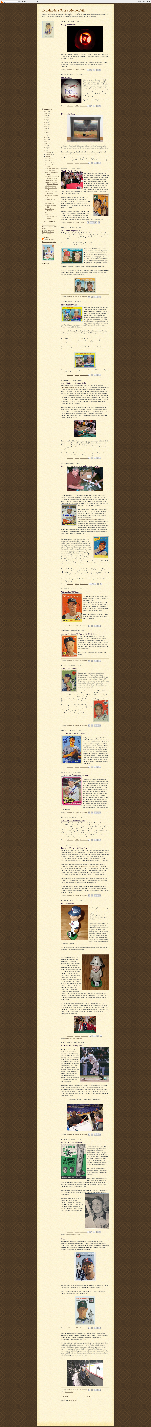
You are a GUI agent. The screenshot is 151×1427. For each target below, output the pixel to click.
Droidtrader (49, 239)
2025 (45, 113)
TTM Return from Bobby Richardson (51, 192)
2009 (45, 148)
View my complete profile (49, 242)
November (48, 154)
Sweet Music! (48, 160)
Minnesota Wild (69, 1392)
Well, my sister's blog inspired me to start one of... (51, 216)
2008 (45, 150)
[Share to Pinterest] (99, 70)
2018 (45, 128)
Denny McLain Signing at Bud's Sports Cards (52, 177)
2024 (45, 115)
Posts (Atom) (73, 1400)
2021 (45, 122)
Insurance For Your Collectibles (50, 200)
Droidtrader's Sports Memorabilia (64, 10)
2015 (45, 135)
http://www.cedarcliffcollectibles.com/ (73, 387)
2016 (45, 133)
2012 (45, 141)
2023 (45, 118)
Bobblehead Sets (49, 203)
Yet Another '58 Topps (51, 180)
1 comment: (83, 222)
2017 (45, 130)
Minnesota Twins (77, 1038)
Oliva (78, 1234)
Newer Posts (64, 1396)
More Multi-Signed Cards (51, 168)
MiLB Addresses (46, 233)
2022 (45, 120)
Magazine (73, 1234)
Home (88, 1396)
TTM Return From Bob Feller (73, 733)
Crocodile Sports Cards (48, 230)
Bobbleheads (68, 1038)
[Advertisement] (51, 73)
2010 (45, 145)
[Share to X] (94, 70)
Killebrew (67, 1234)
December (48, 152)
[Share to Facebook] (97, 70)
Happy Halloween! (50, 158)
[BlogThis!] (91, 70)
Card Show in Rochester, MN (73, 820)
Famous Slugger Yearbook (49, 209)
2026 (45, 111)
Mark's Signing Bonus (48, 232)
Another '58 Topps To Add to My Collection (51, 183)
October (48, 156)
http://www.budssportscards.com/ (88, 519)
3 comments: (83, 69)
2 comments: (83, 105)
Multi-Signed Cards (50, 170)
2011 (45, 143)
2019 (45, 126)
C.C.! (46, 212)
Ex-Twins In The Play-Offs (72, 1045)
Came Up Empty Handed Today (74, 383)
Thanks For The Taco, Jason (72, 171)
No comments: (84, 163)
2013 (45, 139)
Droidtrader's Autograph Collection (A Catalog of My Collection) (49, 226)
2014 (45, 137)
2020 (45, 124)
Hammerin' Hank (49, 163)
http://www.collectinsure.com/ (90, 866)
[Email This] (88, 70)
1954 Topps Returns (50, 186)
